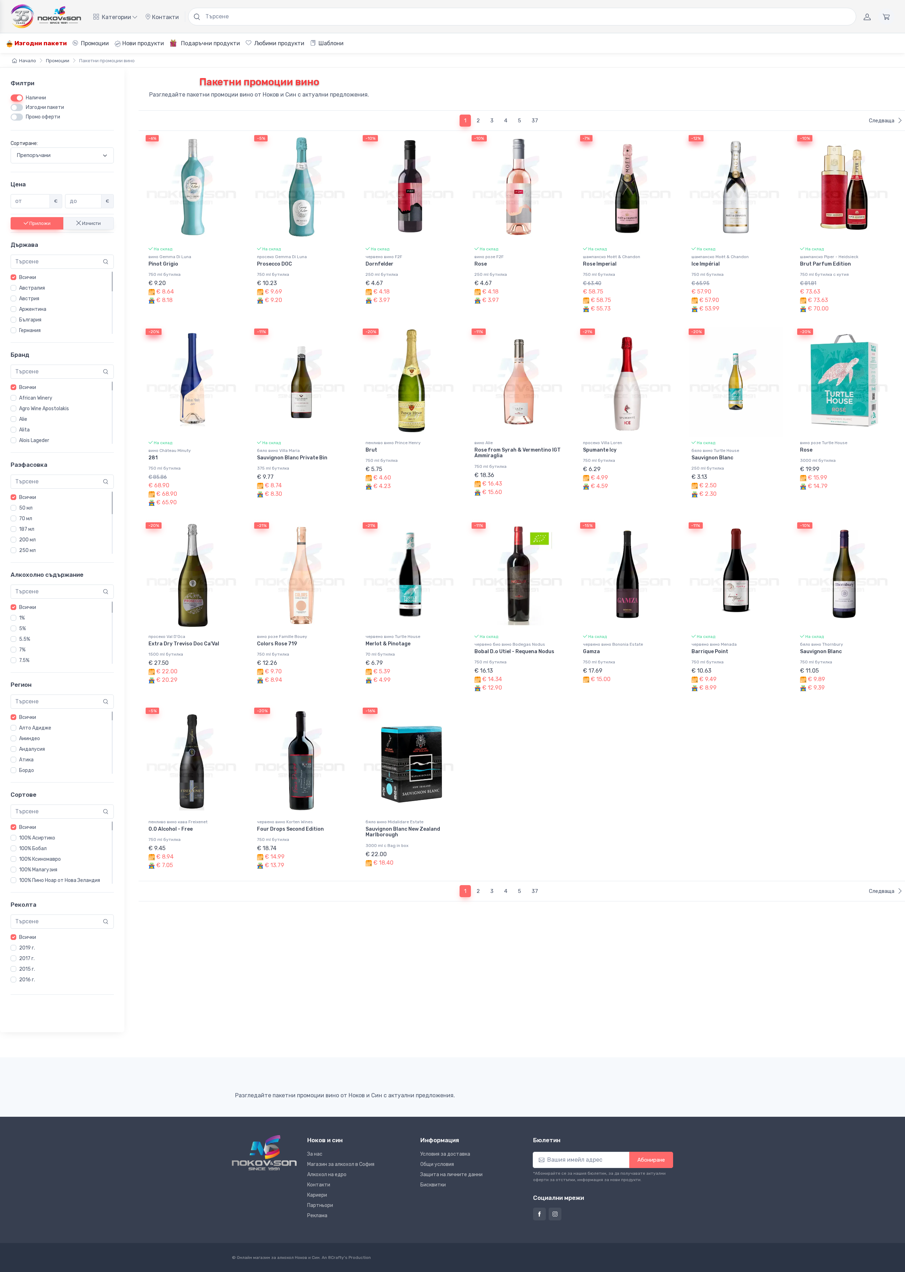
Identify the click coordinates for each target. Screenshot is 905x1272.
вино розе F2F (489, 256)
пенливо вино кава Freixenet (178, 821)
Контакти (165, 17)
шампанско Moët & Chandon (611, 256)
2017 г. (27, 958)
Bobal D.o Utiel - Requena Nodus (514, 652)
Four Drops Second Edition (290, 829)
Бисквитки (433, 1185)
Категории (116, 17)
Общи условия (437, 1164)
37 (535, 120)
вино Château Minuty (169, 450)
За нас (314, 1154)
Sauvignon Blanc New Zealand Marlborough (403, 832)
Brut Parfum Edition (825, 264)
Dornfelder (379, 264)
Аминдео (29, 739)
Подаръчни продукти (210, 43)
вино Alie (483, 442)
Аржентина (32, 309)
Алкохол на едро (326, 1175)
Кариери (317, 1195)
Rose (480, 264)
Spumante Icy (600, 450)
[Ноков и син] (264, 1152)
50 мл (26, 508)
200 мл (27, 540)
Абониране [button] (651, 1160)
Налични (36, 98)
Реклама (317, 1216)
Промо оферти (43, 117)
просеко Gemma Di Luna (282, 256)
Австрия (29, 299)
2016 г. (27, 979)
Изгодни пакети (40, 43)
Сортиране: (24, 143)
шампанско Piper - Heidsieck (829, 256)
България (30, 320)
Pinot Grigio (163, 264)
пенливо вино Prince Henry (393, 442)
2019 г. (27, 948)
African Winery (35, 398)
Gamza (591, 652)
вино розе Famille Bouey (282, 636)
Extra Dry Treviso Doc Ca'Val (183, 644)
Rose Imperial (600, 264)
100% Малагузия (38, 870)
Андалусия (32, 749)
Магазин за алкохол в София (340, 1164)
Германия (30, 330)
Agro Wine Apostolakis (44, 409)
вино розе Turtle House (823, 442)
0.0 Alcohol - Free (170, 829)
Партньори (320, 1205)
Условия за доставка (445, 1154)
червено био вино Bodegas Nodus (509, 644)
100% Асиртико (37, 838)
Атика (26, 760)
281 (153, 458)
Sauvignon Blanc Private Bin (292, 458)
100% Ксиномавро (40, 859)
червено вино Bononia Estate (613, 644)
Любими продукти (278, 43)
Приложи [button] (39, 223)
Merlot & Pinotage (388, 644)
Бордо (26, 770)
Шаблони (330, 43)
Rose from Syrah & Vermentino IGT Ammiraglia (517, 453)
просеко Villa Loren (602, 442)
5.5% (24, 639)
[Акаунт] (867, 16)
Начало (27, 60)
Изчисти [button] (91, 223)
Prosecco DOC (274, 264)
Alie (23, 419)
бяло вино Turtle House (715, 450)
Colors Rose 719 (277, 644)
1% (22, 618)
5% (22, 629)
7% (22, 650)
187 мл (26, 529)
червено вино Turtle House (393, 636)
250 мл (27, 550)
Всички (27, 277)
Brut (371, 450)
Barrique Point (709, 652)
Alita (24, 430)
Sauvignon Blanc (712, 458)
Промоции (94, 43)
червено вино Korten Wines (285, 821)
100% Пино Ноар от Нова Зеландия (59, 880)
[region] (62, 303)
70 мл (25, 519)
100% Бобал (33, 849)
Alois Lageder (34, 440)
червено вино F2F (384, 256)
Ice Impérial (705, 264)
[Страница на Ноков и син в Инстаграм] (555, 1214)
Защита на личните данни (451, 1175)
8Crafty (336, 1257)
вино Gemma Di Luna (169, 256)
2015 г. (27, 969)
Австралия (32, 288)
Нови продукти (142, 43)
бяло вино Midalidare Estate (395, 821)
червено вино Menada (714, 644)
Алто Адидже (35, 728)
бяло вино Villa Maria (278, 450)
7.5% (24, 660)
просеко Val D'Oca (166, 636)
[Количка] (886, 16)
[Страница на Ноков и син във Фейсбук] (539, 1214)
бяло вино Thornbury (821, 644)
